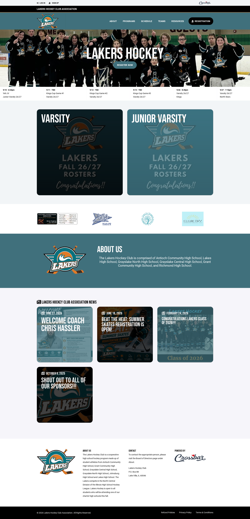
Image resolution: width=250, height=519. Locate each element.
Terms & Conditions (204, 512)
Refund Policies (168, 512)
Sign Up (55, 3)
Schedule (146, 21)
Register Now (125, 65)
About (113, 21)
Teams (161, 21)
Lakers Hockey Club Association (57, 8)
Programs (129, 21)
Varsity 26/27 (52, 96)
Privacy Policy (185, 512)
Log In (42, 3)
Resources (177, 21)
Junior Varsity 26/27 (12, 96)
